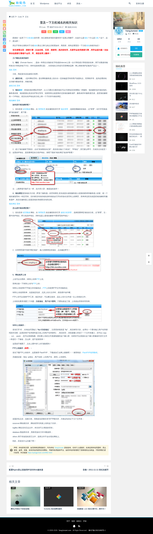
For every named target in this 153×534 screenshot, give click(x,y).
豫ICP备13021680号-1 (97, 530)
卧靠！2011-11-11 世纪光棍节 (96, 470)
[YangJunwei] (17, 3)
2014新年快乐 (134, 104)
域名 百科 (13, 70)
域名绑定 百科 (14, 204)
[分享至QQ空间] (4, 25)
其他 (78, 4)
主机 (55, 32)
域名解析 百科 (14, 100)
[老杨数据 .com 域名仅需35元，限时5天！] (92, 496)
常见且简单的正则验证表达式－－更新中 (135, 136)
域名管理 (64, 109)
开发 (85, 521)
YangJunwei (59, 448)
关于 (68, 521)
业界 (13, 488)
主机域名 (30, 38)
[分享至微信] (4, 32)
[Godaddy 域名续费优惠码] (58, 496)
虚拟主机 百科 (14, 86)
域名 (61, 32)
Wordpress (44, 4)
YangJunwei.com (64, 530)
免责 (73, 521)
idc (50, 32)
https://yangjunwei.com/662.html (40, 453)
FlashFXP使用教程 (89, 352)
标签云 (79, 521)
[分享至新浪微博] (4, 21)
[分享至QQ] (4, 28)
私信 (136, 34)
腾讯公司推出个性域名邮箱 (20, 509)
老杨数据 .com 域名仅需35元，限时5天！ (91, 509)
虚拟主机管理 (66, 212)
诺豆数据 (26, 109)
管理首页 (41, 109)
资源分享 (47, 488)
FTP (44, 32)
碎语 (69, 4)
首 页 (32, 4)
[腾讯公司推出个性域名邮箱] (25, 496)
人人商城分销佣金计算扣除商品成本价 (135, 126)
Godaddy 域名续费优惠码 (53, 509)
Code (20, 17)
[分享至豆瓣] (4, 35)
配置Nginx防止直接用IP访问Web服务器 (26, 470)
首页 (13, 17)
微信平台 (58, 4)
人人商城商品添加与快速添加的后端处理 (135, 75)
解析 (68, 32)
